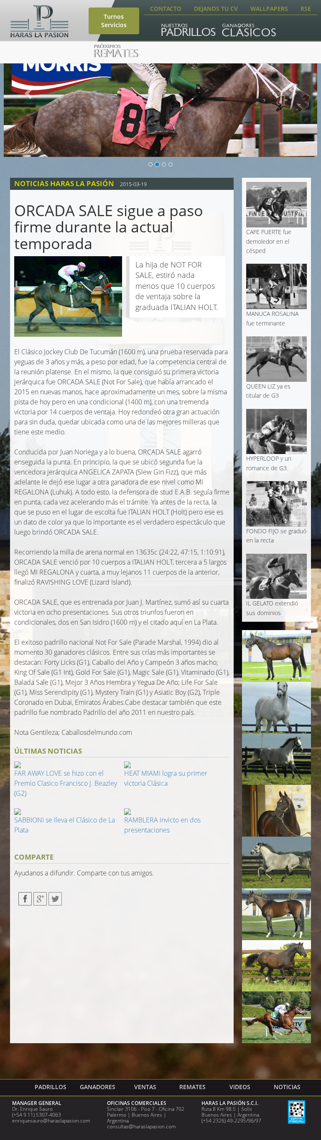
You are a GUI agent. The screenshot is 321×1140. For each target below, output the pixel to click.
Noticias (287, 1087)
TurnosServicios (114, 21)
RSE (306, 9)
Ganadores (97, 1087)
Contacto (165, 9)
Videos (239, 1087)
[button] (27, 91)
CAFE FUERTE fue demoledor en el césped (268, 241)
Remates (192, 1087)
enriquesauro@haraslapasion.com (51, 1120)
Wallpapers (269, 9)
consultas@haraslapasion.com (141, 1126)
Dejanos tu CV (216, 9)
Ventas (145, 1087)
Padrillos (50, 1087)
